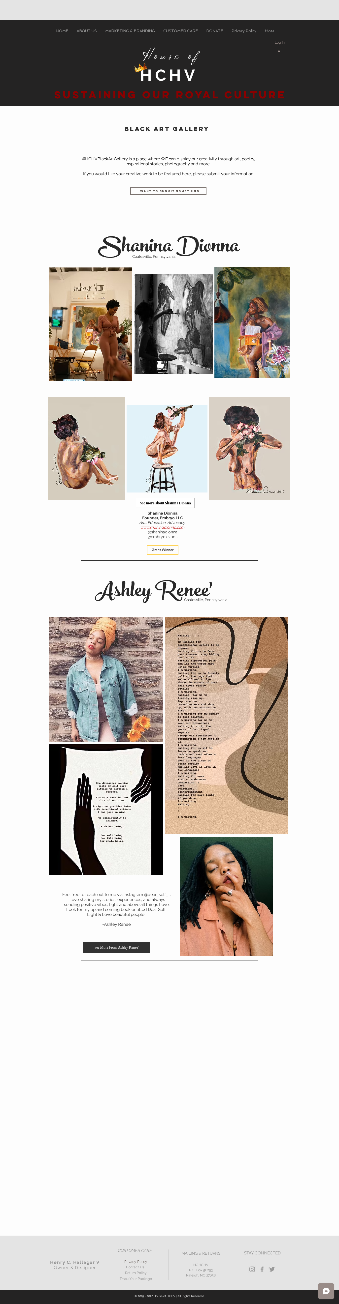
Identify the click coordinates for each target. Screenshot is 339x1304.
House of (169, 55)
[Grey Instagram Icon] (252, 1269)
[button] (279, 51)
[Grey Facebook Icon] (262, 1269)
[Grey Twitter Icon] (272, 1269)
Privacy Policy (135, 1262)
